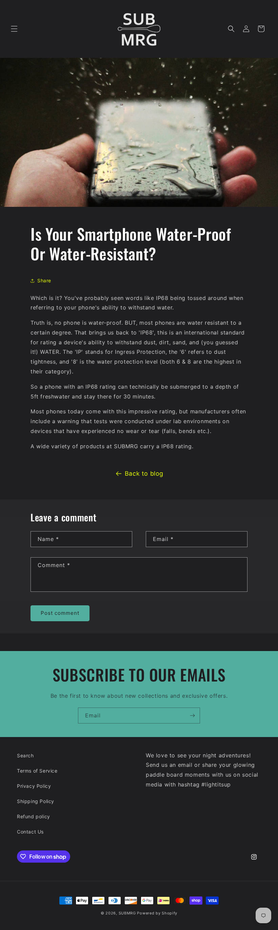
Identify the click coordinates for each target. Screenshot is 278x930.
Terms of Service (37, 771)
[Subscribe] (192, 715)
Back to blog (144, 473)
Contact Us (30, 832)
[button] (14, 28)
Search (25, 755)
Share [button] (44, 280)
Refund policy (33, 816)
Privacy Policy (34, 786)
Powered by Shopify (157, 913)
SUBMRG (127, 913)
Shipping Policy (35, 801)
